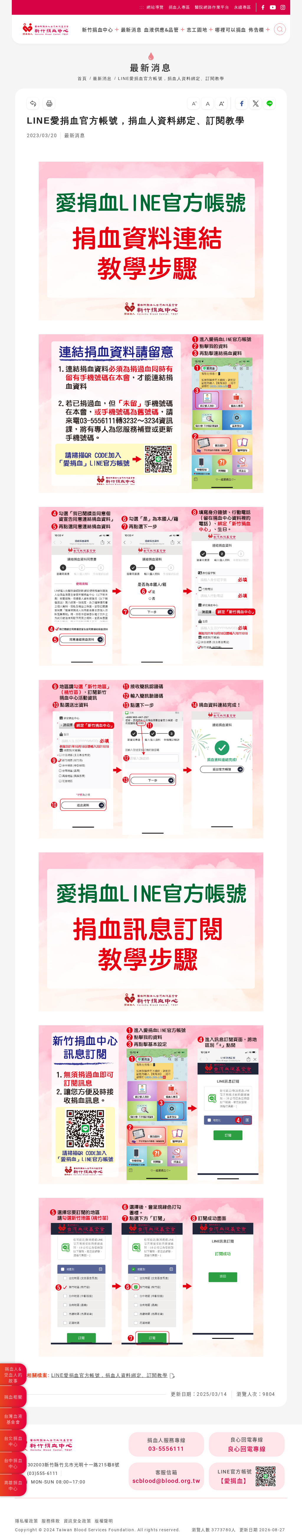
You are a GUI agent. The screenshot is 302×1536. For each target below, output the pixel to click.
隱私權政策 (26, 1521)
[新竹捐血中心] (45, 29)
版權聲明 (104, 1521)
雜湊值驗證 (172, 1375)
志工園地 (197, 29)
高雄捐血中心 (13, 1485)
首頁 (82, 78)
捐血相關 (13, 1397)
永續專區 (242, 7)
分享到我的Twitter (255, 103)
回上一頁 (33, 103)
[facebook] (263, 7)
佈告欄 (256, 29)
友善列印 (49, 103)
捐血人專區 (179, 7)
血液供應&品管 (161, 29)
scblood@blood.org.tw (166, 1480)
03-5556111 (166, 1448)
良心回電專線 (247, 1449)
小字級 (193, 103)
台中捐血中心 (13, 1463)
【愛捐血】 (234, 1481)
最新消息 (131, 29)
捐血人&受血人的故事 (13, 1375)
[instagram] (283, 7)
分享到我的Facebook (241, 103)
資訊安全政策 (77, 1521)
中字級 (207, 103)
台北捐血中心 (13, 1441)
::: (142, 7)
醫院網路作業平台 (212, 7)
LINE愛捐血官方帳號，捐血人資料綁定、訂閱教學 (171, 78)
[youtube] (273, 7)
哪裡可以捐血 (230, 29)
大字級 (221, 103)
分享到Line (269, 103)
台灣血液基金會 (13, 1419)
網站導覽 (155, 7)
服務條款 (51, 1521)
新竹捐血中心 (97, 29)
